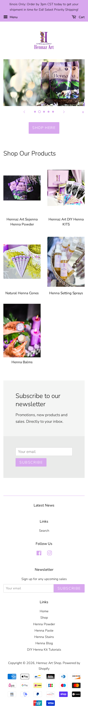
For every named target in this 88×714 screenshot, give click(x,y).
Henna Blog (44, 643)
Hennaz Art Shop (48, 663)
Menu (13, 17)
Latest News (44, 505)
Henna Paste (44, 630)
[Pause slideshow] (83, 112)
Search (44, 530)
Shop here (44, 127)
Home (44, 611)
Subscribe (31, 462)
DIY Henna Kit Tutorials (44, 649)
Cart (81, 17)
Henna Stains (44, 637)
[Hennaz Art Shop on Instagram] (49, 554)
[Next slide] (64, 112)
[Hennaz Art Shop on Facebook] (39, 554)
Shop (44, 617)
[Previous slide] (24, 112)
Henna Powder (44, 624)
